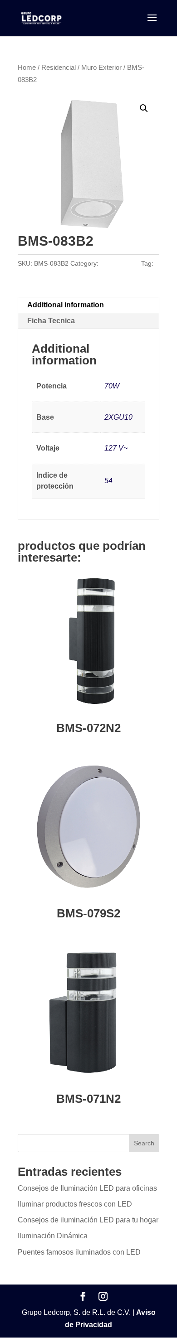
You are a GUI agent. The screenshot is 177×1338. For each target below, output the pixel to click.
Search (144, 1143)
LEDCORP (33, 275)
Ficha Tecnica (51, 321)
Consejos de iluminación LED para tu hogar (88, 1220)
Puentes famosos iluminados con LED (79, 1252)
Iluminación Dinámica (53, 1236)
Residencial (58, 67)
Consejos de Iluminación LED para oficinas (87, 1188)
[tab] (88, 305)
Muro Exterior (101, 67)
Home (27, 67)
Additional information (65, 305)
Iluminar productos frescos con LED (75, 1204)
